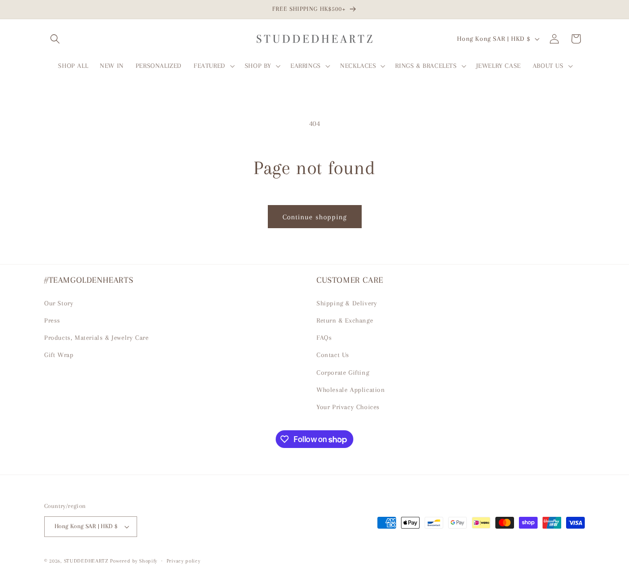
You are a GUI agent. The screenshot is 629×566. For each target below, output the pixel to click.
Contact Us (332, 354)
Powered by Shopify (133, 561)
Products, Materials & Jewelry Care (96, 337)
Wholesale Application (350, 389)
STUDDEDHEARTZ (86, 561)
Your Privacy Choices (348, 407)
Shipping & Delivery (346, 303)
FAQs (324, 337)
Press (52, 320)
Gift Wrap (58, 354)
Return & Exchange (344, 320)
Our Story (58, 303)
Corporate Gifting (342, 372)
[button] (55, 39)
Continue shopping (315, 217)
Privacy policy (183, 560)
